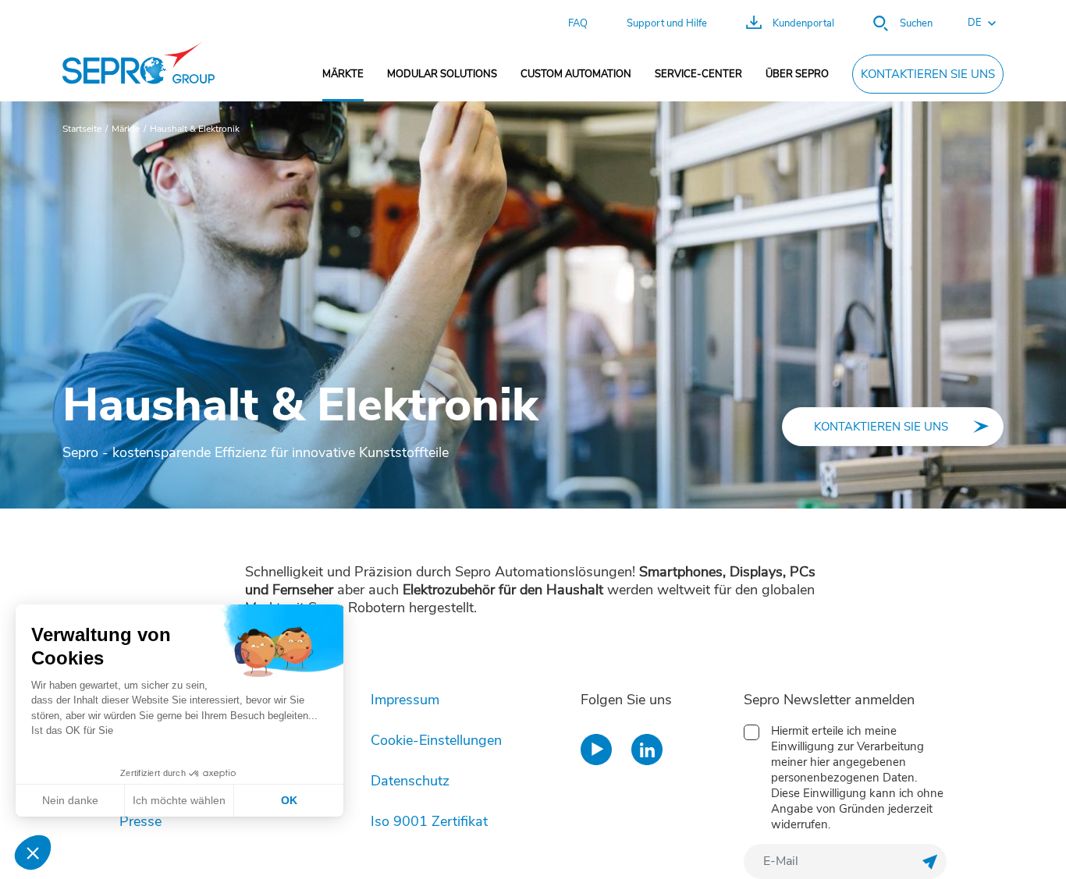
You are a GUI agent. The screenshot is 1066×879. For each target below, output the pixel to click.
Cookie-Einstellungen (436, 740)
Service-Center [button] (698, 74)
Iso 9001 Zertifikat (429, 821)
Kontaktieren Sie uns (928, 74)
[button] (974, 23)
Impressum (405, 699)
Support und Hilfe (667, 23)
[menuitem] (343, 74)
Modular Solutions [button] (442, 74)
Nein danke (70, 800)
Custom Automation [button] (576, 74)
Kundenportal (803, 23)
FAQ (578, 23)
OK (289, 800)
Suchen (916, 23)
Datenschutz (410, 780)
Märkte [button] (343, 74)
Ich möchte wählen (179, 800)
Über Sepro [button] (797, 74)
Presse (140, 821)
